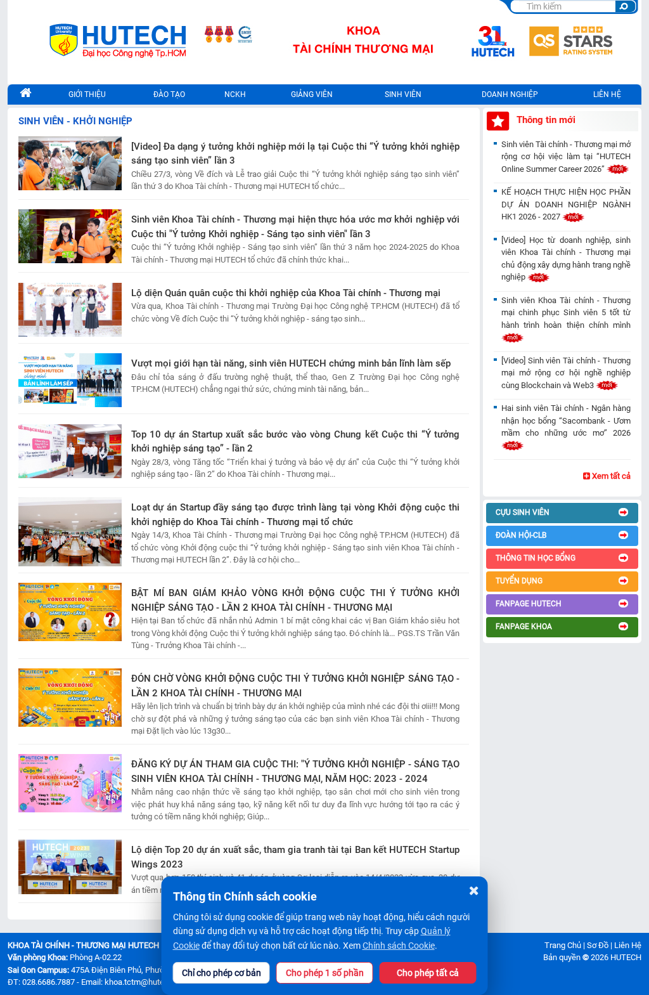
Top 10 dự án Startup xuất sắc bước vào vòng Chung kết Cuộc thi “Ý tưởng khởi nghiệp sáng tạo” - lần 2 (295, 442)
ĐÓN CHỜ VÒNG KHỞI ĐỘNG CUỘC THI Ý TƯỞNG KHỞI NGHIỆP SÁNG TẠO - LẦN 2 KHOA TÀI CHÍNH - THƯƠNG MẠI (295, 686)
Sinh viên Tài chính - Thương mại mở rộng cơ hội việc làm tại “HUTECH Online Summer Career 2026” (566, 157)
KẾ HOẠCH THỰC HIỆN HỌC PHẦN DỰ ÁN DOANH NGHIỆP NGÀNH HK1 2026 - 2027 (566, 204)
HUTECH (625, 957)
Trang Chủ (562, 945)
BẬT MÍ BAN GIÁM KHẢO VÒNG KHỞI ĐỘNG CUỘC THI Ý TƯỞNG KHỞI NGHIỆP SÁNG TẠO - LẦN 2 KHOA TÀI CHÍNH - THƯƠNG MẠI (295, 600)
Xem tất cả (610, 476)
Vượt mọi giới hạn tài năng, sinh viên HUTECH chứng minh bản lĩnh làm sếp (291, 363)
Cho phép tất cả (428, 973)
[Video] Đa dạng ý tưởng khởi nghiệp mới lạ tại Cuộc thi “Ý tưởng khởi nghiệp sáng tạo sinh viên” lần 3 (295, 154)
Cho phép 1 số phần (325, 973)
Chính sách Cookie (399, 945)
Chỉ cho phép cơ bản (221, 973)
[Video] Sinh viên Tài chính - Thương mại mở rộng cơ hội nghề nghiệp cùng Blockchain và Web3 (566, 373)
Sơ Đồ (597, 945)
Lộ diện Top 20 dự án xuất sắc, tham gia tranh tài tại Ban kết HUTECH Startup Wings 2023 (295, 857)
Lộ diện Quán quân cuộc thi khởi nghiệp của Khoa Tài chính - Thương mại (285, 293)
